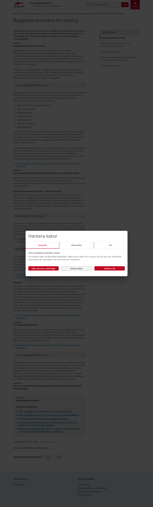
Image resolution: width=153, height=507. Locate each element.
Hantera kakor (76, 268)
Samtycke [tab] (42, 245)
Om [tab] (110, 245)
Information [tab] (76, 245)
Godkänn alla (109, 268)
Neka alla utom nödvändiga (43, 268)
